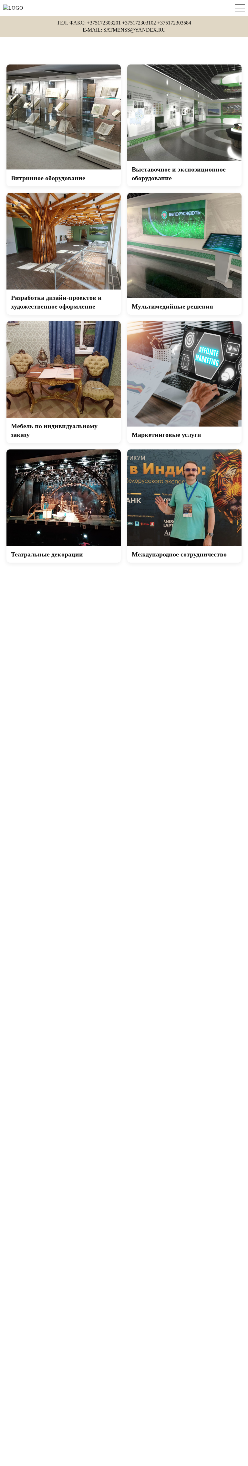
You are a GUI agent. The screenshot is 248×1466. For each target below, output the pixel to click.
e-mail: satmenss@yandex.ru (124, 30)
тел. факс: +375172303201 (89, 22)
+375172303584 (174, 22)
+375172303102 (139, 22)
